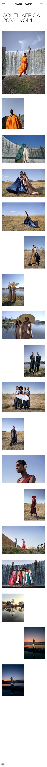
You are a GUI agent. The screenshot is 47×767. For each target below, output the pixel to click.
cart (42, 4)
